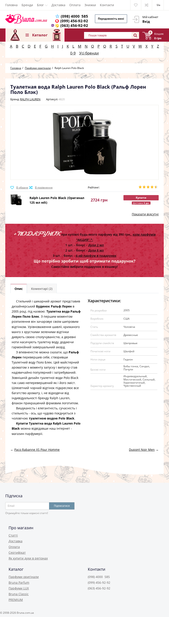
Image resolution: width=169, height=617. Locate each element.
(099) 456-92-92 (74, 21)
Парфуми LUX (19, 588)
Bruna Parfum (19, 582)
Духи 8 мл (96, 250)
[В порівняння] (41, 188)
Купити (141, 197)
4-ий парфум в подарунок (96, 256)
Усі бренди (89, 53)
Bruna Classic (19, 594)
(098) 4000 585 (74, 16)
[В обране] (19, 188)
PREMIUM (16, 600)
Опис (19, 289)
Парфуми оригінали (24, 577)
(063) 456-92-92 (74, 25)
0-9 (73, 53)
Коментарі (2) (42, 289)
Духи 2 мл (96, 245)
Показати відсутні (145, 214)
